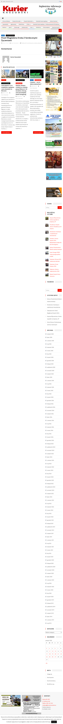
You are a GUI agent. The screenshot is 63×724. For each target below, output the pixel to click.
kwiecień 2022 (50, 507)
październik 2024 (51, 407)
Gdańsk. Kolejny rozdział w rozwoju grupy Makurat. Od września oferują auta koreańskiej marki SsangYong (22, 89)
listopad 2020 (50, 563)
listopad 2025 (50, 364)
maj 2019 (49, 623)
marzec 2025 (50, 390)
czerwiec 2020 (50, 580)
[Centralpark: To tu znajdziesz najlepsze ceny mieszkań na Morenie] (8, 74)
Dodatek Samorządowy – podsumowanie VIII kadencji (46, 24)
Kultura (4, 27)
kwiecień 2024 (50, 427)
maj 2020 (49, 583)
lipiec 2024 (49, 417)
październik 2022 (51, 487)
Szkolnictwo (25, 27)
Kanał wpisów (50, 677)
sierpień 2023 (50, 453)
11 (49, 651)
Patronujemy (46, 27)
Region (3, 80)
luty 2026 (49, 354)
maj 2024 (49, 424)
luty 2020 (49, 593)
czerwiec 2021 (50, 540)
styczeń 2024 (50, 437)
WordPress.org (50, 684)
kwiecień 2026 (50, 347)
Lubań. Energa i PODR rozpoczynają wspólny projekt (55, 254)
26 (52, 657)
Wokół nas (21, 24)
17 (46, 654)
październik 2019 (51, 606)
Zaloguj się (49, 674)
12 (52, 651)
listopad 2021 (50, 523)
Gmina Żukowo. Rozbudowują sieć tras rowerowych (54, 323)
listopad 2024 (50, 404)
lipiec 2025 (49, 377)
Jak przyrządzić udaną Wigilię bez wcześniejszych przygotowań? (39, 132)
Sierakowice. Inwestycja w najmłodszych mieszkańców (55, 233)
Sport (10, 27)
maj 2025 (49, 384)
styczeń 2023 (50, 477)
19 (52, 654)
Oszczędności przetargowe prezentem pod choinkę (7, 132)
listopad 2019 (50, 603)
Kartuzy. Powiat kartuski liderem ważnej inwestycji (54, 300)
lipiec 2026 (49, 337)
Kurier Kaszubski (15, 43)
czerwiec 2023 (50, 460)
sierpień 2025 (50, 374)
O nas (28, 24)
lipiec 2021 (49, 537)
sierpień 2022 (50, 493)
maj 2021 (49, 543)
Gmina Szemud (53, 21)
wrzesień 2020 (50, 570)
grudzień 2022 (50, 480)
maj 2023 (49, 463)
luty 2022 (49, 513)
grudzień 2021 (50, 520)
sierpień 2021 (50, 533)
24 (46, 657)
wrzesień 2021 (50, 530)
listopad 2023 (50, 443)
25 (49, 657)
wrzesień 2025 (50, 370)
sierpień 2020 (50, 573)
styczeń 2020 (50, 596)
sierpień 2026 (50, 334)
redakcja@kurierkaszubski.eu (49, 705)
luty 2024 (49, 434)
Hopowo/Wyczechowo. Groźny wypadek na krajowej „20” (55, 219)
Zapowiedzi (5, 24)
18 (49, 654)
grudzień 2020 (50, 560)
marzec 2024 (50, 430)
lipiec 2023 (49, 457)
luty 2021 (49, 553)
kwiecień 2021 (50, 547)
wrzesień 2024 (50, 410)
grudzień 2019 (50, 600)
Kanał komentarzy (51, 681)
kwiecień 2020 (50, 586)
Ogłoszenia (13, 24)
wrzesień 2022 (50, 490)
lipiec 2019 (49, 616)
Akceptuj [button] (54, 722)
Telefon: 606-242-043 (47, 703)
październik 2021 (51, 527)
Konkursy (38, 27)
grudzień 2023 (50, 440)
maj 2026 (49, 344)
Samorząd (16, 27)
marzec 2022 (50, 510)
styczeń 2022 (50, 517)
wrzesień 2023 (50, 450)
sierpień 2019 (50, 613)
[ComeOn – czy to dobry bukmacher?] (37, 74)
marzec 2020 (50, 590)
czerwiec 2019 (50, 620)
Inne (31, 27)
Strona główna (6, 21)
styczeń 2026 (50, 357)
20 (55, 654)
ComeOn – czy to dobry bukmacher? (35, 83)
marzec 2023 (50, 470)
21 (58, 654)
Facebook (50, 282)
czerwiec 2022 (50, 500)
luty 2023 (49, 473)
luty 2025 (49, 394)
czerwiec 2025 (50, 380)
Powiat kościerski (28, 21)
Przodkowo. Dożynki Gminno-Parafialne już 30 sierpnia (55, 226)
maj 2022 (49, 503)
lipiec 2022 (49, 497)
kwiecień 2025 (50, 387)
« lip (46, 663)
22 (61, 654)
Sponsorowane (56, 27)
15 (61, 651)
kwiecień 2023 (50, 467)
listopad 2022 (50, 483)
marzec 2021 (50, 550)
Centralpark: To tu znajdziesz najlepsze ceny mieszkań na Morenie (7, 88)
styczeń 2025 (50, 397)
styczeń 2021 (50, 556)
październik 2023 (51, 447)
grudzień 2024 (50, 400)
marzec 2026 (50, 350)
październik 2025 (51, 367)
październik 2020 (51, 566)
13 (55, 651)
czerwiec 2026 (50, 340)
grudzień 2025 (50, 360)
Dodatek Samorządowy (41, 21)
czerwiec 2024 (50, 420)
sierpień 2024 (50, 414)
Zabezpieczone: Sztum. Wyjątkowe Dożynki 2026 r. (53, 312)
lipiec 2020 (49, 576)
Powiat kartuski (16, 21)
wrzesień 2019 (50, 610)
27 (55, 657)
